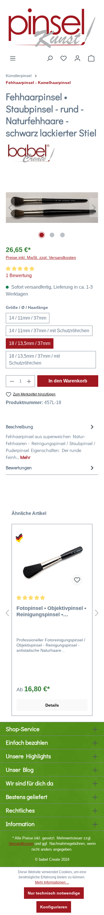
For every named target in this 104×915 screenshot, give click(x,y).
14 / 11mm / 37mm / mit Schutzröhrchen (49, 330)
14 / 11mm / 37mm (27, 317)
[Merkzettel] (63, 58)
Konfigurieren (53, 907)
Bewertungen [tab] (19, 467)
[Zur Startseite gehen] (52, 27)
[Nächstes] (94, 207)
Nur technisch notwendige (54, 893)
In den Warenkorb (68, 380)
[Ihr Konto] (77, 58)
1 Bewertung (19, 275)
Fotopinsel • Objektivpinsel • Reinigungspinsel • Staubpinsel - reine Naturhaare (51, 611)
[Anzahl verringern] (12, 381)
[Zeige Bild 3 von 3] (62, 235)
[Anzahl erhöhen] (29, 381)
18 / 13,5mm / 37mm (29, 343)
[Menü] (13, 58)
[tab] (50, 441)
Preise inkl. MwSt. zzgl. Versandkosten (41, 257)
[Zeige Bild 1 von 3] (41, 235)
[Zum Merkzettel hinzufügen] (77, 580)
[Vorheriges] (10, 207)
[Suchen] (50, 58)
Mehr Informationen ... (52, 882)
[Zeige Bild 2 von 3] (52, 235)
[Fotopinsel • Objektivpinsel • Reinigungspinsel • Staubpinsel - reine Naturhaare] (52, 562)
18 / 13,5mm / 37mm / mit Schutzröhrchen (34, 359)
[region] (52, 207)
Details (52, 705)
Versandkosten (21, 843)
